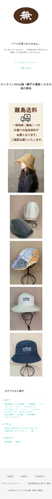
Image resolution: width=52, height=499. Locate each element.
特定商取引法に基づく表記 (39, 483)
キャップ (8, 407)
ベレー (18, 407)
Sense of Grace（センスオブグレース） (22, 428)
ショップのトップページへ (26, 63)
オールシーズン (25, 412)
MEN (18, 442)
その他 (20, 415)
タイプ (7, 400)
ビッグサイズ (10, 412)
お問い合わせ (26, 68)
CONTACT (40, 476)
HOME (10, 476)
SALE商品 (31, 415)
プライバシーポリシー (10, 483)
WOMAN (8, 442)
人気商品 (31, 404)
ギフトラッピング (12, 417)
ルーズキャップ (11, 409)
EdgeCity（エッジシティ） (16, 431)
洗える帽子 (9, 415)
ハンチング (35, 409)
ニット (41, 404)
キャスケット (30, 407)
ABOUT (24, 476)
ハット (24, 409)
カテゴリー (9, 438)
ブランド (8, 424)
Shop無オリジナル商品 (14, 404)
